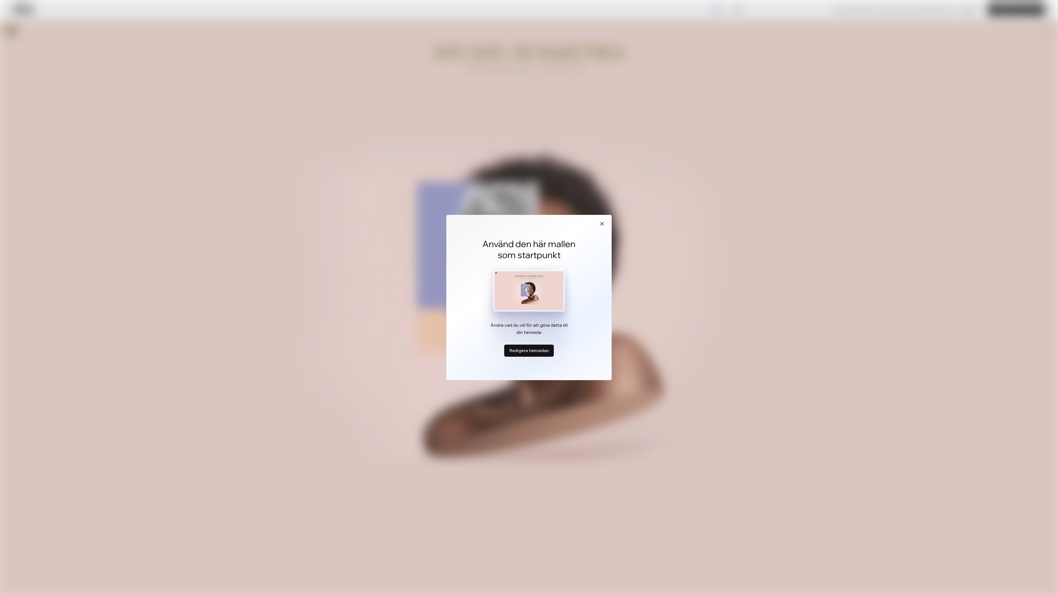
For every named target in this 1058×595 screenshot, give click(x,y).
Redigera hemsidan (529, 350)
